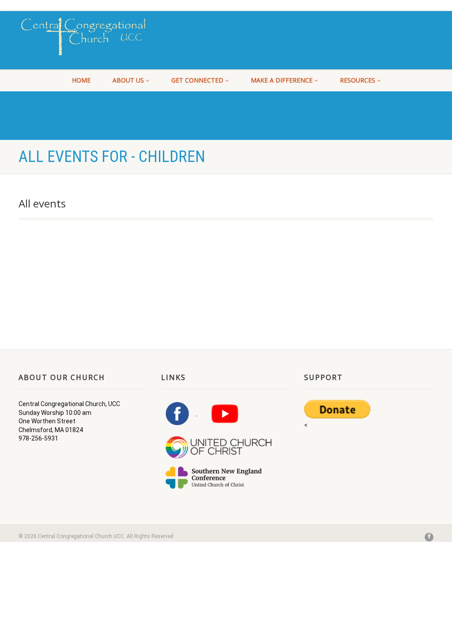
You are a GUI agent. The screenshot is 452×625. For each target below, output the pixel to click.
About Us (128, 80)
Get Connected (197, 80)
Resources (357, 80)
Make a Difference (282, 80)
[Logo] (83, 36)
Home (81, 80)
